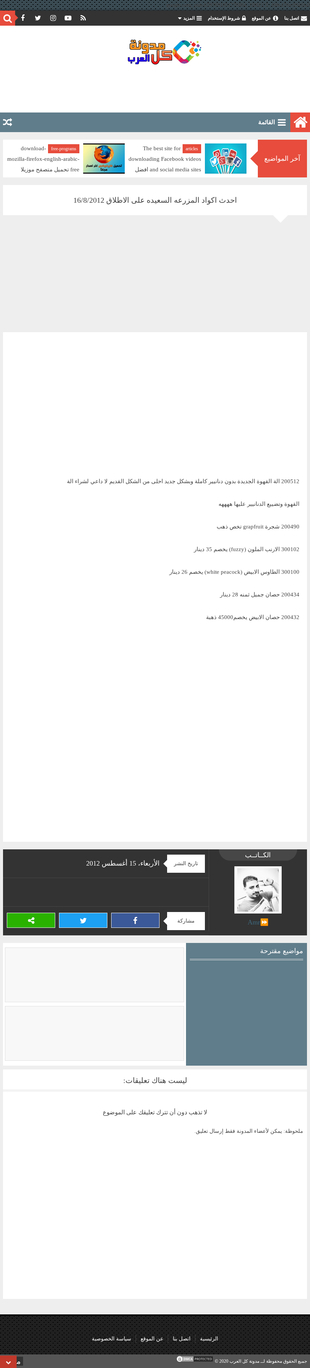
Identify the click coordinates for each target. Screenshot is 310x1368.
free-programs (99, 148)
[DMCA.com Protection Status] (195, 1361)
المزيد (189, 18)
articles (228, 148)
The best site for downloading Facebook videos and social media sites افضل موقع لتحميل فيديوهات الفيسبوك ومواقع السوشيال (223, 169)
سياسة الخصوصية (111, 1339)
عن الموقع (261, 18)
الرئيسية (209, 1339)
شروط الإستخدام (224, 18)
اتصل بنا (291, 18)
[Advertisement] (155, 88)
